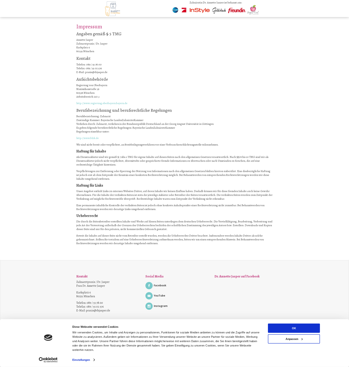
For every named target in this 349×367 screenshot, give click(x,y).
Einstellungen (81, 359)
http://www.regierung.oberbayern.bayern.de (101, 103)
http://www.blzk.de (87, 138)
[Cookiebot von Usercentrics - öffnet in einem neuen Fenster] (48, 360)
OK (294, 328)
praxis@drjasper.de (98, 310)
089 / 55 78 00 (95, 303)
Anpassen (292, 338)
